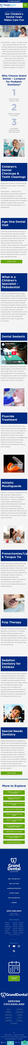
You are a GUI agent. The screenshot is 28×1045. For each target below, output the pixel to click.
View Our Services (14, 842)
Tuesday (7, 924)
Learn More (11, 261)
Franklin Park (19, 1012)
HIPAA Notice (14, 1036)
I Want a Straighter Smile (14, 821)
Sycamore (19, 1020)
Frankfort (8, 1012)
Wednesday (8, 926)
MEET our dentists (14, 878)
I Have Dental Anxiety (14, 831)
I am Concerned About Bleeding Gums (14, 826)
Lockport (19, 1014)
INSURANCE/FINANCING (14, 888)
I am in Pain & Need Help (14, 809)
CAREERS (14, 902)
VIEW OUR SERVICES (14, 897)
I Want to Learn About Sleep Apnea (14, 837)
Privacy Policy (5, 1036)
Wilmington (14, 1023)
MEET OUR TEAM (14, 883)
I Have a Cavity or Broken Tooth (14, 798)
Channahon (20, 1009)
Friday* (7, 930)
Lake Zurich (8, 1014)
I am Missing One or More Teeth (14, 804)
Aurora (8, 1009)
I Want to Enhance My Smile (14, 815)
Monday (7, 922)
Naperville (8, 1017)
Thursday (7, 928)
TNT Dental (19, 1038)
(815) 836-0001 (14, 911)
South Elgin (8, 1020)
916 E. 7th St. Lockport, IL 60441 (14, 914)
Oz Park (19, 1017)
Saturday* (7, 932)
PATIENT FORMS (14, 893)
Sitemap (21, 1034)
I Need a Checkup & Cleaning (14, 793)
